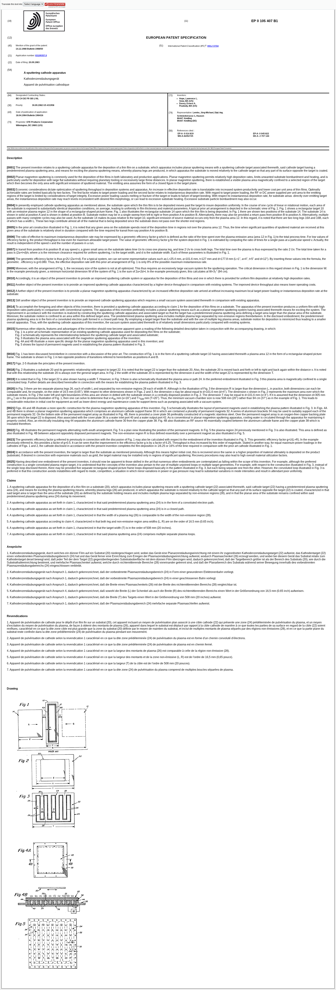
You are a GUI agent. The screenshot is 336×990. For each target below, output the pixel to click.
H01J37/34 (213, 46)
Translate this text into (12, 4)
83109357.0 (41, 55)
